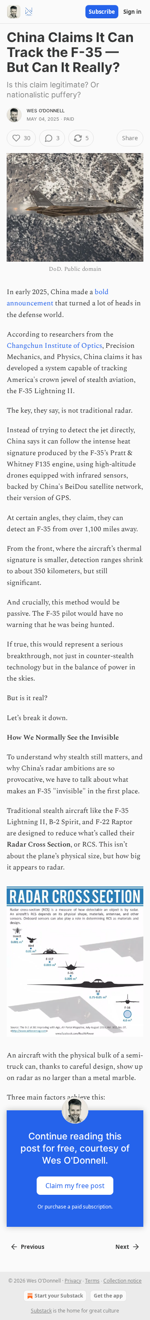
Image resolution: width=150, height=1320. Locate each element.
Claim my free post (75, 1185)
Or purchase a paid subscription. (75, 1206)
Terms (92, 1280)
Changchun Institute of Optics (54, 345)
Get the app (108, 1295)
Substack (41, 1310)
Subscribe (102, 11)
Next (122, 1247)
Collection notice (122, 1280)
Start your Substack (59, 1295)
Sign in (132, 11)
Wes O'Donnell (46, 111)
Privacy (73, 1280)
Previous (32, 1247)
